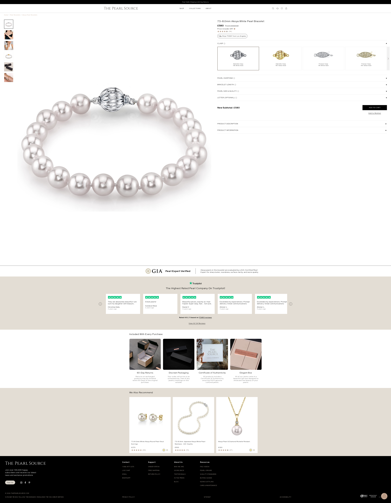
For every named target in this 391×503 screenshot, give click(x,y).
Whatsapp (126, 478)
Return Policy (154, 474)
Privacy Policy (128, 497)
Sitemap (207, 497)
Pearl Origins (206, 470)
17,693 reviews (205, 318)
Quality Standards (208, 474)
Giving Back (179, 470)
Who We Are (179, 467)
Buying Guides (206, 478)
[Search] (273, 8)
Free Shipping (154, 470)
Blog (176, 482)
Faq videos (204, 467)
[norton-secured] (364, 496)
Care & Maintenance (208, 485)
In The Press (179, 478)
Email (124, 474)
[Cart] (286, 8)
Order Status (153, 467)
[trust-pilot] (373, 496)
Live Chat (126, 470)
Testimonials (180, 474)
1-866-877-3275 (128, 467)
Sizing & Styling (207, 482)
